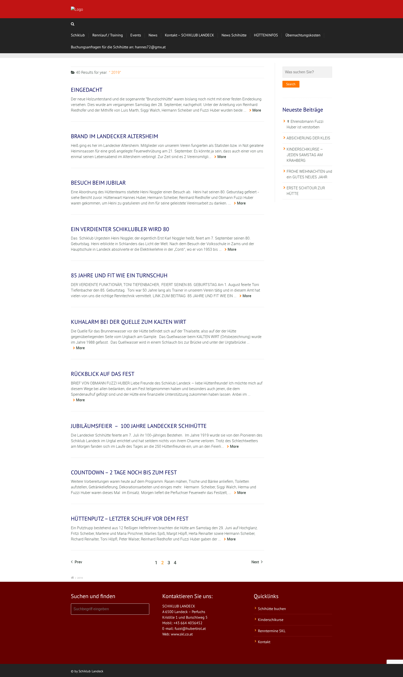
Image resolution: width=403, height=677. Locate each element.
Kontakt (264, 641)
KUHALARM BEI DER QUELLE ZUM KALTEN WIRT (128, 321)
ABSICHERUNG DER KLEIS (308, 138)
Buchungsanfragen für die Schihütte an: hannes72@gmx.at (118, 47)
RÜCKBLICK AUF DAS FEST (102, 373)
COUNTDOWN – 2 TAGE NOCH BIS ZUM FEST (124, 472)
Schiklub (78, 35)
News (153, 35)
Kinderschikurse (270, 619)
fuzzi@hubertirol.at (190, 628)
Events (135, 35)
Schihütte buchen (272, 608)
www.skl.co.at (182, 634)
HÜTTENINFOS (266, 35)
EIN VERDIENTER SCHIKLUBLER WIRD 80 (120, 229)
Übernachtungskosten (302, 35)
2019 (80, 577)
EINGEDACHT (86, 89)
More (256, 110)
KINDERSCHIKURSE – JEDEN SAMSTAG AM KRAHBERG (305, 155)
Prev (78, 561)
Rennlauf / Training (107, 35)
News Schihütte (234, 35)
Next (255, 561)
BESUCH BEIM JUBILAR (98, 182)
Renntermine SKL (271, 630)
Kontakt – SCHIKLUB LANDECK (189, 35)
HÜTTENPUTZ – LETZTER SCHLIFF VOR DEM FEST (129, 518)
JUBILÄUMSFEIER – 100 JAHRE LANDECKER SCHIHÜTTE (139, 426)
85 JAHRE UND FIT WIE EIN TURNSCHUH (119, 275)
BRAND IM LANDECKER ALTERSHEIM (114, 136)
